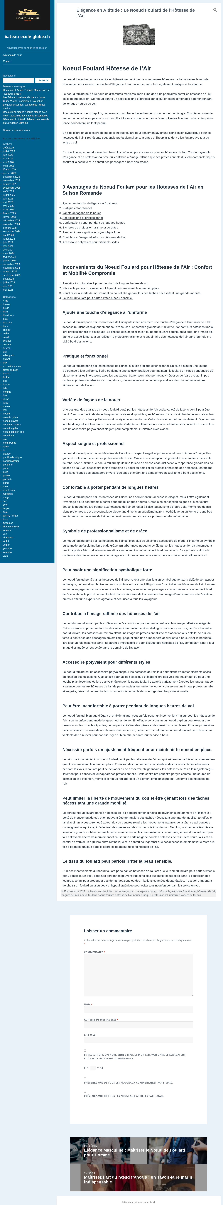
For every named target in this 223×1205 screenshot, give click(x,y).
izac (5, 395)
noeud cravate (10, 421)
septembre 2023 (11, 275)
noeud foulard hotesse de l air (115, 895)
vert (5, 534)
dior (5, 351)
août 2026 (8, 147)
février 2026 (9, 169)
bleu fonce (8, 315)
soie (5, 504)
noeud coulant (10, 417)
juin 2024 (8, 242)
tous (5, 519)
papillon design (11, 461)
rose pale (8, 494)
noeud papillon (11, 428)
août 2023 (8, 279)
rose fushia (9, 490)
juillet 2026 (9, 151)
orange (7, 453)
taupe (6, 508)
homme (7, 391)
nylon (6, 446)
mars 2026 (8, 166)
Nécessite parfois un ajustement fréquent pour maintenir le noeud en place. (111, 288)
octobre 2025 (10, 184)
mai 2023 (8, 289)
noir (5, 439)
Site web (90, 1034)
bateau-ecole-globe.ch (27, 36)
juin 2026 (8, 155)
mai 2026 (8, 158)
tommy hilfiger (10, 515)
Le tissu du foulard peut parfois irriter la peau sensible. (98, 298)
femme (6, 373)
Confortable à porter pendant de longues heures (94, 222)
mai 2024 (8, 246)
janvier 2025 (9, 217)
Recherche (43, 80)
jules (5, 402)
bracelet (7, 322)
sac (5, 501)
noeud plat (8, 435)
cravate (7, 344)
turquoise (8, 523)
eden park (8, 355)
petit (5, 472)
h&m (5, 388)
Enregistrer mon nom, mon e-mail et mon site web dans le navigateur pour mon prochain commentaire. (135, 1056)
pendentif (8, 464)
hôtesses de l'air (206, 891)
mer (5, 410)
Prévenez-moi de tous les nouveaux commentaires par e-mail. (128, 1082)
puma (6, 483)
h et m (6, 384)
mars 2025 (8, 209)
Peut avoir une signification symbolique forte (91, 232)
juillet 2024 (9, 238)
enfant (6, 359)
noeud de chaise (12, 424)
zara (5, 555)
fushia (6, 377)
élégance (176, 891)
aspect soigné (147, 891)
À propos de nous (12, 55)
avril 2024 (8, 249)
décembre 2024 (11, 220)
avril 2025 (8, 206)
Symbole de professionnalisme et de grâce (90, 227)
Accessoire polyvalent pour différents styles (91, 242)
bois (5, 319)
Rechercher (9, 75)
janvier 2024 (9, 260)
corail (6, 337)
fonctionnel (189, 891)
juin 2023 (8, 286)
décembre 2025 (11, 177)
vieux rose (8, 537)
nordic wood (9, 442)
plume (6, 475)
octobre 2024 (10, 228)
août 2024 (8, 235)
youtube (7, 548)
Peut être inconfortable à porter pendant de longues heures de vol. (106, 283)
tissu (5, 512)
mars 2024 (8, 253)
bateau (6, 304)
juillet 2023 (9, 282)
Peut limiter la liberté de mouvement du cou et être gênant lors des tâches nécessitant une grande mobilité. (132, 293)
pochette (7, 479)
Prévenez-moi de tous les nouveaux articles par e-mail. (124, 1096)
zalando (7, 552)
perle (5, 468)
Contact (7, 61)
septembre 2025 (11, 187)
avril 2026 (8, 162)
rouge (6, 497)
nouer (136, 895)
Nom (88, 1004)
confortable (163, 891)
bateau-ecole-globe (101, 891)
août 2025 (8, 191)
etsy (5, 362)
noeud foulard (88, 895)
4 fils (5, 300)
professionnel (160, 895)
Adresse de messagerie (101, 1019)
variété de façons (191, 895)
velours (7, 530)
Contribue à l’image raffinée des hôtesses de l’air (94, 237)
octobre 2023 (10, 271)
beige (6, 308)
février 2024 (9, 257)
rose (5, 486)
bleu (5, 311)
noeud (6, 413)
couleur (7, 340)
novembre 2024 (11, 224)
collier (6, 333)
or (4, 450)
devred (6, 348)
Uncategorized (11, 526)
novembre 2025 (11, 180)
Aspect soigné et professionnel (83, 217)
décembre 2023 (11, 264)
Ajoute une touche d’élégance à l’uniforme (90, 203)
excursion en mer (12, 366)
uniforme (174, 895)
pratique (146, 895)
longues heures (70, 895)
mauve (6, 406)
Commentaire (94, 952)
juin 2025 (8, 198)
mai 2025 (8, 202)
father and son (10, 370)
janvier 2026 (9, 173)
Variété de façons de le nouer (82, 213)
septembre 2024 (11, 231)
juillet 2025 (9, 195)
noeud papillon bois (13, 432)
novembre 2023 (11, 268)
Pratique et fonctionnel (77, 208)
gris (5, 381)
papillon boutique (12, 457)
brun (5, 326)
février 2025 (9, 213)
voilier (6, 545)
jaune (6, 399)
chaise (6, 330)
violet (6, 541)
